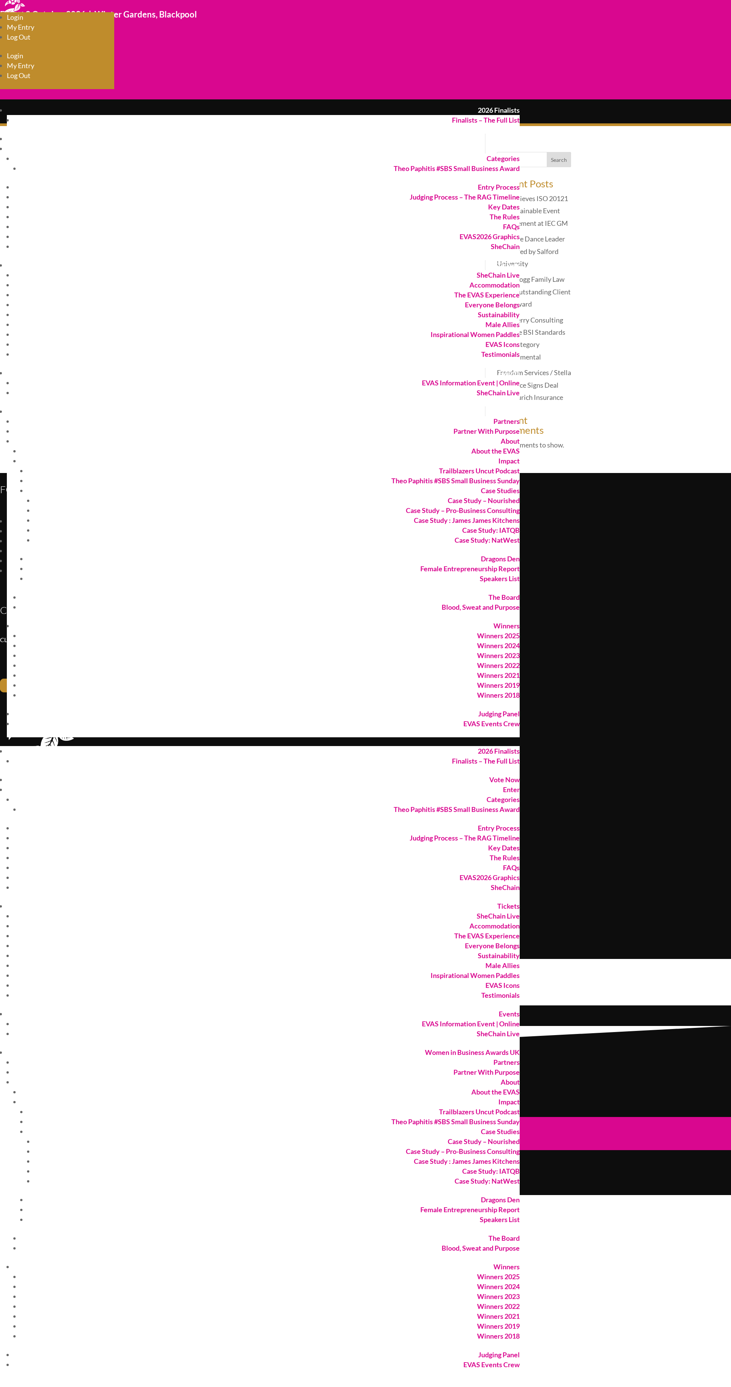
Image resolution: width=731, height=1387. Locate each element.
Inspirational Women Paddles (475, 334)
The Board (504, 597)
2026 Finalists (499, 110)
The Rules (505, 217)
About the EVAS (495, 451)
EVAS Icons (502, 344)
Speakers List (500, 578)
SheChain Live (498, 275)
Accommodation (494, 285)
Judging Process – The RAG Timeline (465, 197)
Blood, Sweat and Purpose (481, 607)
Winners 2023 (498, 655)
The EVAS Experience (487, 295)
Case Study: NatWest (487, 540)
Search (559, 160)
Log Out (18, 37)
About (510, 441)
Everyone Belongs (492, 304)
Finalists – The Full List (486, 120)
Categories (503, 158)
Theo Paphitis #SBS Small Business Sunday (455, 480)
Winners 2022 (498, 665)
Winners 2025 (498, 635)
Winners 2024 (498, 645)
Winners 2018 (498, 695)
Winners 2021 (498, 675)
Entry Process (499, 187)
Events (509, 373)
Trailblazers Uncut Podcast (479, 471)
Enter (511, 148)
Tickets (508, 265)
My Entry (20, 27)
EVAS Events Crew (491, 723)
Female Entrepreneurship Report (470, 568)
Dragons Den (500, 558)
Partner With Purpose (486, 431)
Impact (509, 461)
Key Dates (504, 207)
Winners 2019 (498, 685)
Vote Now (504, 138)
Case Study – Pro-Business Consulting (463, 510)
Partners (506, 421)
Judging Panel (499, 713)
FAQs (511, 226)
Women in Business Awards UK (472, 411)
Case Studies (500, 490)
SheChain (505, 246)
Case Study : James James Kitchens (467, 520)
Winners (506, 626)
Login (15, 17)
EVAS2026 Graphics (490, 236)
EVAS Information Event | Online (471, 383)
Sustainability (499, 314)
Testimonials (500, 354)
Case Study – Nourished (484, 500)
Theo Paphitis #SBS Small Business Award (457, 168)
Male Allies (502, 324)
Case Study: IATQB (491, 530)
